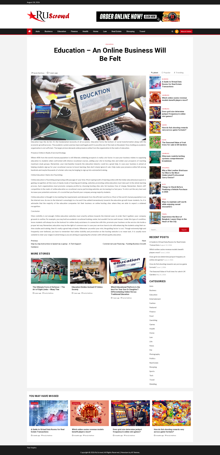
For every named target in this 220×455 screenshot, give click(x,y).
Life (150, 341)
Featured (152, 307)
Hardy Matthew (39, 73)
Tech (151, 375)
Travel (142, 31)
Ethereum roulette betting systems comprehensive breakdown (173, 158)
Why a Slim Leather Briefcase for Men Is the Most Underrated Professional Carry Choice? (175, 174)
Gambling (165, 95)
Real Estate (116, 31)
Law (105, 31)
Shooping (130, 31)
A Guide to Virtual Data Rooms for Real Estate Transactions (172, 84)
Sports (152, 371)
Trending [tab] (179, 72)
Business (49, 31)
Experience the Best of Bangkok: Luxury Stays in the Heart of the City (174, 219)
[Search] (172, 31)
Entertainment (155, 299)
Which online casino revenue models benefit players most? (175, 99)
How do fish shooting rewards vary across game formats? (175, 129)
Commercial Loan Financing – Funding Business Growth (124, 242)
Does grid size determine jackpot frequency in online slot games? (174, 113)
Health (85, 31)
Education (62, 31)
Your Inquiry (31, 447)
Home (95, 31)
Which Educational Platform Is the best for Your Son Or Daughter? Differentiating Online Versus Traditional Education (125, 290)
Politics (152, 358)
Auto (38, 31)
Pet (150, 350)
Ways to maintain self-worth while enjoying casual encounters (174, 204)
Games (164, 125)
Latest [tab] (155, 72)
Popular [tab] (167, 72)
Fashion (152, 303)
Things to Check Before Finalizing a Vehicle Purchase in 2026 (174, 189)
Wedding (153, 384)
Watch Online (186, 31)
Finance (74, 31)
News (164, 199)
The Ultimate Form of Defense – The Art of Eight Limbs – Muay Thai (49, 288)
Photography (154, 354)
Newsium (124, 452)
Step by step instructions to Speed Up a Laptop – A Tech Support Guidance (56, 244)
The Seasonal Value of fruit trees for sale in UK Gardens (174, 143)
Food (151, 316)
